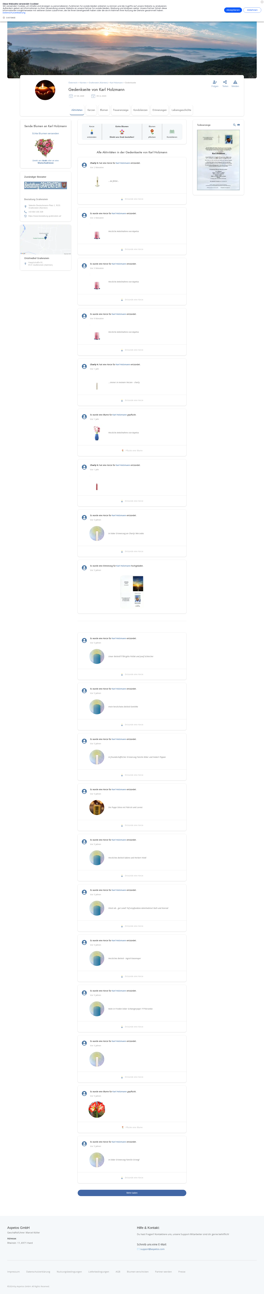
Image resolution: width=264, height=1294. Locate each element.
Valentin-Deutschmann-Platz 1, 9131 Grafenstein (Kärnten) (44, 206)
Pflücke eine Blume (134, 450)
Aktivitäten (76, 110)
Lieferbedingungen (98, 1271)
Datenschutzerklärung (38, 1271)
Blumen (104, 110)
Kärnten (83, 83)
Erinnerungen (159, 110)
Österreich (73, 83)
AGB (118, 1271)
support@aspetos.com (152, 1249)
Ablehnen (252, 10)
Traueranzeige (120, 110)
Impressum (13, 1271)
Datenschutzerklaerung (14, 12)
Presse (181, 1271)
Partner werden (163, 1271)
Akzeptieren (233, 10)
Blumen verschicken (137, 1271)
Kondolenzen (140, 110)
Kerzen (91, 110)
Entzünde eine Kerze (134, 199)
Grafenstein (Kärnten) (98, 83)
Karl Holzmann (116, 83)
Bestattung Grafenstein (36, 199)
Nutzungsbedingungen (69, 1271)
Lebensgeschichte (181, 110)
